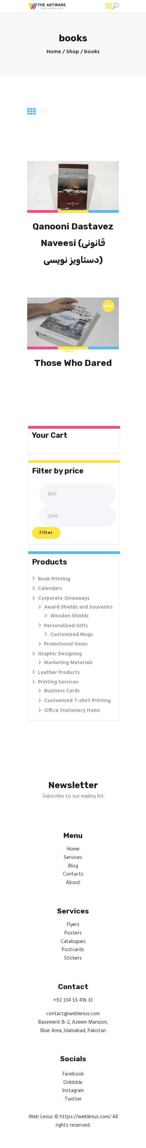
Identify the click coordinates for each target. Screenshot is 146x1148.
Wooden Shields (69, 616)
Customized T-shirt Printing (77, 701)
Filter (46, 533)
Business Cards (62, 691)
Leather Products (59, 673)
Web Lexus (41, 1117)
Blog (73, 866)
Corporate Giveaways (64, 598)
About (73, 883)
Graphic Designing (60, 654)
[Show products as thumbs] (31, 112)
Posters (73, 933)
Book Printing (54, 579)
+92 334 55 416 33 (73, 1000)
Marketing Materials (68, 663)
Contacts (73, 874)
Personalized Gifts (66, 626)
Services (73, 858)
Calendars (50, 589)
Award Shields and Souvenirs (78, 607)
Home (54, 52)
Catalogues (73, 942)
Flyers (73, 925)
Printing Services (58, 682)
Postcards (73, 950)
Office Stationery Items (72, 710)
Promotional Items (66, 644)
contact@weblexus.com (73, 1014)
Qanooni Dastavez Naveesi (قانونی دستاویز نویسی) (73, 243)
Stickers (73, 958)
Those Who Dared (73, 362)
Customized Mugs (71, 635)
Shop (72, 51)
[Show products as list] (44, 112)
